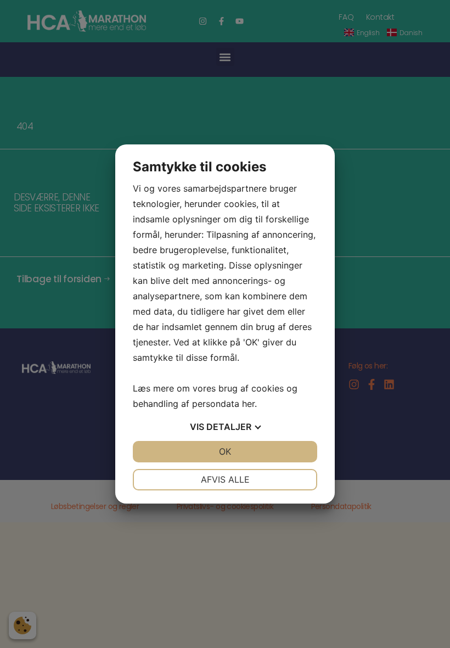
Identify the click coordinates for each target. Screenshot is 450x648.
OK (225, 451)
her (248, 403)
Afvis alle (225, 479)
